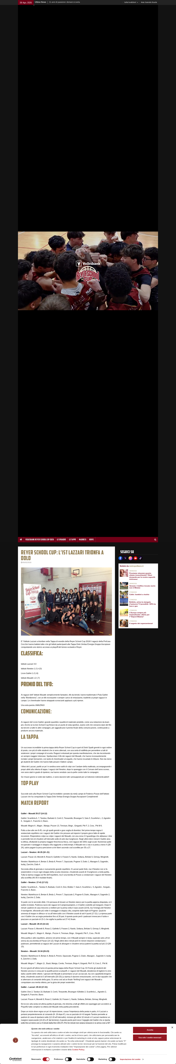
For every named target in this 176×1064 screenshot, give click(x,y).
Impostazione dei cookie (130, 1059)
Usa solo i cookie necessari (150, 1038)
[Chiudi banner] (172, 1027)
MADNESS (82, 539)
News (91, 539)
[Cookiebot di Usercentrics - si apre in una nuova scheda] (15, 1059)
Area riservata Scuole (149, 2)
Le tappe (72, 539)
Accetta (150, 1030)
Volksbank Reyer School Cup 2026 (39, 539)
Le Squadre (61, 539)
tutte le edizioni (130, 2)
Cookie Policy (78, 1050)
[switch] (68, 1059)
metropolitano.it (136, 566)
